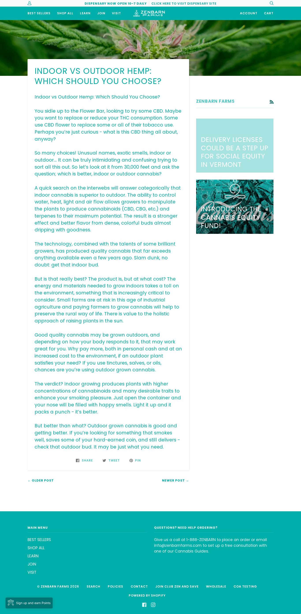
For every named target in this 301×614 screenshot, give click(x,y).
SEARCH (93, 586)
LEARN (33, 556)
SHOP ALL (36, 548)
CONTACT (139, 586)
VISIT (32, 572)
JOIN (32, 564)
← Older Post (41, 480)
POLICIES (115, 586)
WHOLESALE (216, 586)
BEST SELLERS (39, 539)
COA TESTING (245, 586)
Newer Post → (175, 480)
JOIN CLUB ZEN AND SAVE (177, 586)
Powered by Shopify (147, 595)
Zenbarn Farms (55, 586)
